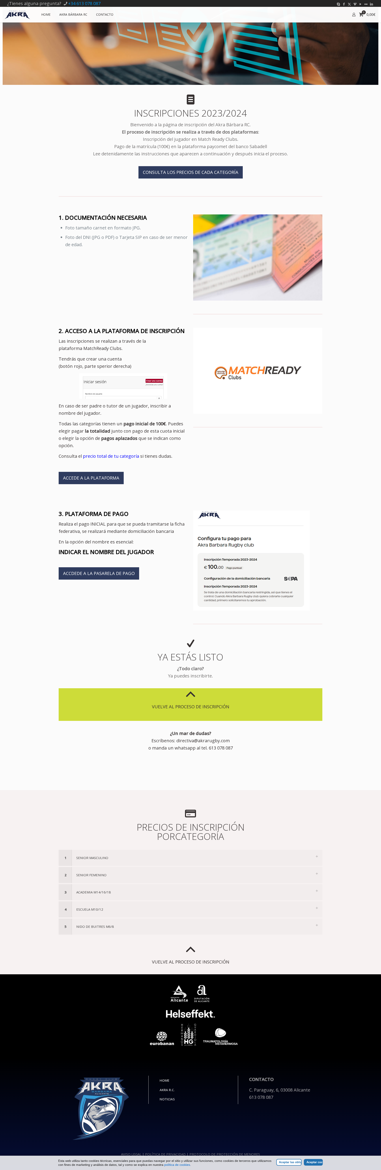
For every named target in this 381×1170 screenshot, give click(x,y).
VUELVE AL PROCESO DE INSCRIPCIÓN (190, 707)
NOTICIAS (167, 1099)
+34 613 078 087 (84, 3)
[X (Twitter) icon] (349, 4)
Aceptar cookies (314, 1162)
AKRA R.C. (167, 1090)
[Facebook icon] (344, 4)
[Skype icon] (338, 4)
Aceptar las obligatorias (290, 1162)
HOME (164, 1080)
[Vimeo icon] (355, 4)
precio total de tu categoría (111, 456)
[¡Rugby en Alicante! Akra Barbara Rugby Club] (17, 14)
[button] (190, 858)
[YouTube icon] (360, 4)
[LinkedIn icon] (371, 4)
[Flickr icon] (366, 4)
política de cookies (177, 1164)
